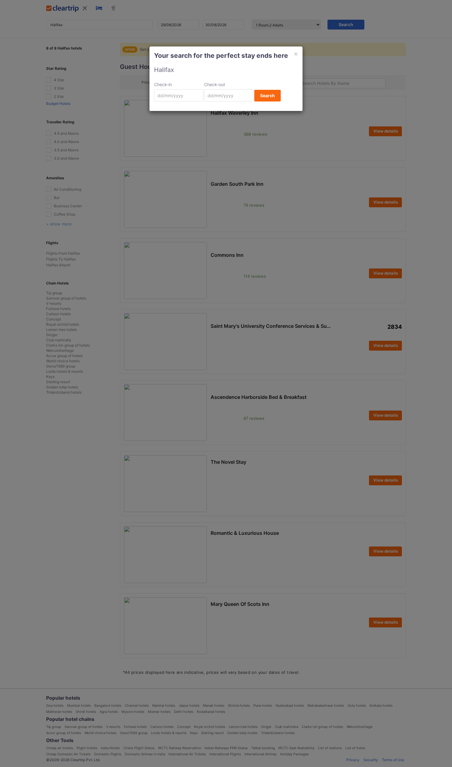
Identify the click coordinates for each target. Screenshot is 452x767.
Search (267, 95)
